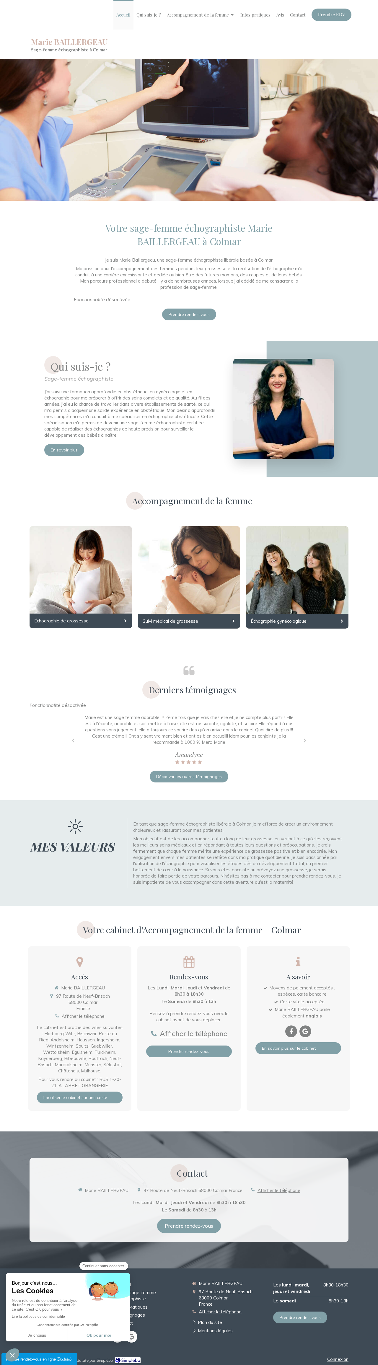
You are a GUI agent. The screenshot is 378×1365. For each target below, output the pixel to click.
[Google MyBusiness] (305, 1031)
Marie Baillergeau (137, 260)
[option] (189, 739)
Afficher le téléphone (83, 1016)
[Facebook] (291, 1031)
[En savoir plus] (283, 409)
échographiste (208, 260)
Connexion (337, 1359)
